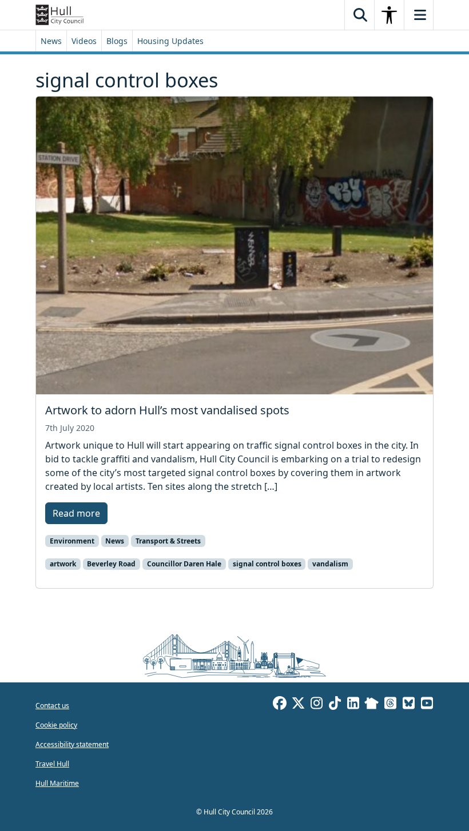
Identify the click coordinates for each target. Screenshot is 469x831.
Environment (72, 541)
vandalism (330, 564)
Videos (84, 40)
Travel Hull (52, 764)
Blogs (117, 40)
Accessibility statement (72, 744)
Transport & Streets (168, 541)
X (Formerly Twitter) (298, 704)
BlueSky (408, 704)
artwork (63, 564)
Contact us (52, 705)
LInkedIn (353, 704)
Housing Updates (170, 40)
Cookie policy (56, 725)
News (51, 40)
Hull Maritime (57, 783)
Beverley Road (111, 564)
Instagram (316, 704)
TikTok (334, 704)
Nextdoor (371, 704)
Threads (390, 704)
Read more (76, 513)
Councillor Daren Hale (184, 564)
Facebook (280, 704)
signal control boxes (267, 564)
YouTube (427, 704)
